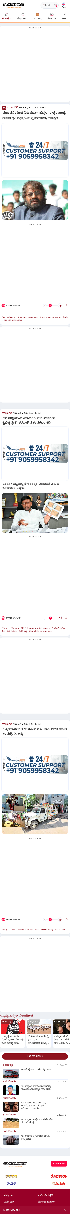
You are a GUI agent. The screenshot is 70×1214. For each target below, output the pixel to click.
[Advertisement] (35, 65)
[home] (13, 5)
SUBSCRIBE (59, 1164)
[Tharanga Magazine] (11, 1176)
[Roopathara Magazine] (58, 1176)
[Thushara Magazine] (11, 1183)
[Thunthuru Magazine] (58, 1183)
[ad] (37, 150)
